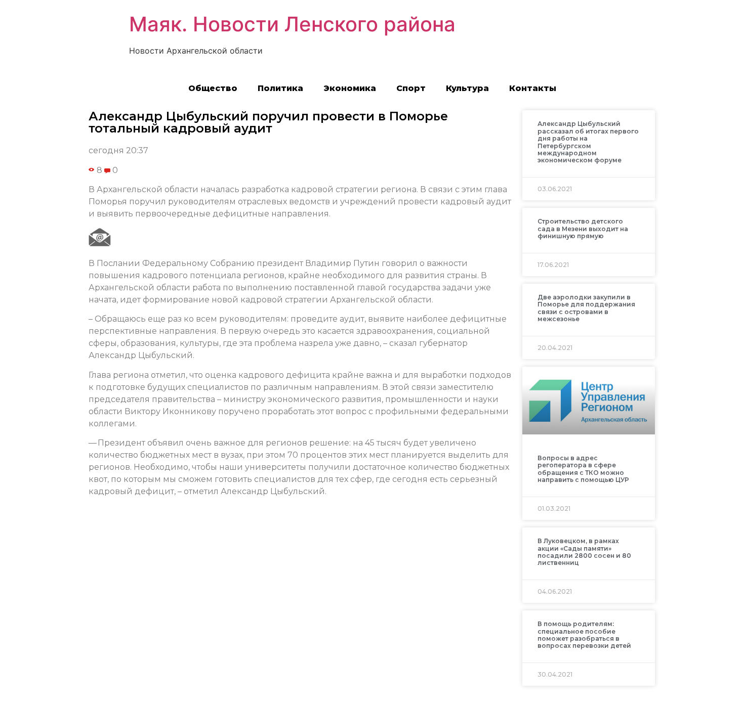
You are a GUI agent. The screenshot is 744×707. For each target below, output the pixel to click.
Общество (212, 88)
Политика (280, 88)
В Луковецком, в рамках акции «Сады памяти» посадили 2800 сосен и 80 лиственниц (584, 551)
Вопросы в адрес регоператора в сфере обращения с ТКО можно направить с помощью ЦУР (583, 468)
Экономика (349, 88)
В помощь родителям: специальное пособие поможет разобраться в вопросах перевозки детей (584, 634)
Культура (467, 88)
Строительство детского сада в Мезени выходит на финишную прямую (583, 228)
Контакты (532, 88)
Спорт (411, 88)
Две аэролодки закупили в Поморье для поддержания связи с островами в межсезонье (586, 308)
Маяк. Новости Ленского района (292, 24)
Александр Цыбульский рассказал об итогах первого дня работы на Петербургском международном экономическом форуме (588, 142)
